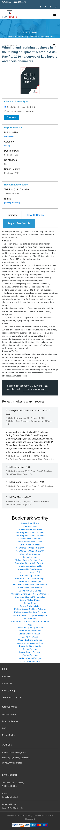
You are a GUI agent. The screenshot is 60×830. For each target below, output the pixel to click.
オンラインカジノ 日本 (30, 572)
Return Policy (8, 735)
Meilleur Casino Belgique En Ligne (30, 612)
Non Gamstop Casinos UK (30, 529)
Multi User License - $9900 (19, 111)
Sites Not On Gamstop (30, 554)
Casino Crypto (30, 526)
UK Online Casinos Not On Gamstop (30, 584)
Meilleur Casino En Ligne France (30, 560)
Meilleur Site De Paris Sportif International (30, 621)
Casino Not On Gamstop (30, 591)
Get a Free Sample (35, 389)
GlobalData (9, 136)
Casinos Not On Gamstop (30, 569)
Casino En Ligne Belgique (30, 640)
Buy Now (11, 117)
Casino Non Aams (30, 637)
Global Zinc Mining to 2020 (18, 497)
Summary (12, 215)
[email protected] (12, 202)
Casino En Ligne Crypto (30, 646)
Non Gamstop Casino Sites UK (30, 548)
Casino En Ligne (30, 557)
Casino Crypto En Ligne (30, 652)
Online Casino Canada (30, 545)
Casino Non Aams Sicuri (30, 661)
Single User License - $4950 (20, 107)
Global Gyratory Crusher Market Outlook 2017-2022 (28, 412)
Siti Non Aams (30, 618)
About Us (6, 676)
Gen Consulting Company (28, 421)
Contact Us (7, 683)
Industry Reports (10, 721)
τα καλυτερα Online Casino (30, 541)
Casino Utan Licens (30, 523)
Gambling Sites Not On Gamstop (30, 532)
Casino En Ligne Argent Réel (30, 627)
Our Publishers (9, 714)
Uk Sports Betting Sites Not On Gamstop (30, 594)
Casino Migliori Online (30, 600)
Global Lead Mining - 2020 (18, 467)
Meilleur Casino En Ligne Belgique (30, 609)
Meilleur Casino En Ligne (30, 581)
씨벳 (30, 624)
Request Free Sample (18, 223)
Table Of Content (35, 215)
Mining (7, 145)
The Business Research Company (21, 459)
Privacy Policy (8, 690)
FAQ (4, 728)
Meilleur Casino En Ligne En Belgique (30, 615)
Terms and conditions (12, 697)
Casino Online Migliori (30, 606)
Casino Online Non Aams (30, 538)
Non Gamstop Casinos (30, 575)
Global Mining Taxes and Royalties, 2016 (25, 482)
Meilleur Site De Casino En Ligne (30, 578)
